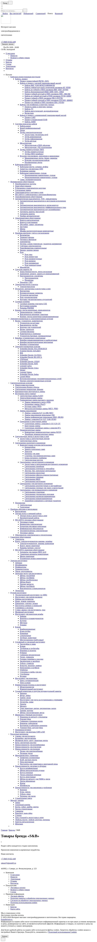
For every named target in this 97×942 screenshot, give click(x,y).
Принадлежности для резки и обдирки (30, 766)
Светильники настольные (35, 481)
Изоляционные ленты (33, 162)
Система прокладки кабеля (26, 124)
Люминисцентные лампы (30, 430)
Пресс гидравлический (29, 681)
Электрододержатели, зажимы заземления (37, 543)
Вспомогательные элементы (31, 293)
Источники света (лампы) (25, 394)
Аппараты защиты (27, 214)
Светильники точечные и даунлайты (39, 469)
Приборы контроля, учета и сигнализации (32, 233)
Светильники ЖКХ (32, 479)
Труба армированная (33, 137)
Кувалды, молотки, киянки (31, 666)
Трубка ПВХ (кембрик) (34, 154)
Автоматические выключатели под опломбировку (40, 210)
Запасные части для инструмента (28, 573)
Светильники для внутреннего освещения (37, 462)
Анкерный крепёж (22, 805)
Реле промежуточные (33, 259)
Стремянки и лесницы (24, 608)
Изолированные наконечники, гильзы (40, 175)
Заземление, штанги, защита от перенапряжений (39, 274)
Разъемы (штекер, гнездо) (30, 548)
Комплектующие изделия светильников (36, 445)
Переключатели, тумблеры (30, 312)
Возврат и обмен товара (20, 58)
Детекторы (19, 591)
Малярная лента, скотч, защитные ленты (31, 740)
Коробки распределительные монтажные (36, 342)
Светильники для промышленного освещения (38, 490)
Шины (22, 229)
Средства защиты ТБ (23, 269)
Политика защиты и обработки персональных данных (32, 898)
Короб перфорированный (30, 128)
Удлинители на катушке (29, 323)
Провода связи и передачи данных (38, 107)
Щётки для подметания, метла (32, 713)
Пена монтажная (26, 762)
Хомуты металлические (24, 822)
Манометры (24, 267)
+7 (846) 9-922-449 (8, 42)
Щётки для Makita (27, 578)
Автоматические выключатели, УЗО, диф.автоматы (36, 199)
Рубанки (23, 653)
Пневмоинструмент (23, 730)
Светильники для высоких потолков (39, 494)
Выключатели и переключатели (32, 588)
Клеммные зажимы (27, 171)
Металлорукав (25, 143)
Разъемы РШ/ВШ (27, 308)
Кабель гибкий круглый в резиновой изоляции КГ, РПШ (48, 87)
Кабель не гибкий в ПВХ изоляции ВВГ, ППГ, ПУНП (46, 90)
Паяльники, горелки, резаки (26, 603)
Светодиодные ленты (28, 441)
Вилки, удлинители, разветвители (29, 321)
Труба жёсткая (30, 141)
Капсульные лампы (32, 426)
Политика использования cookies (23, 903)
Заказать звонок (7, 44)
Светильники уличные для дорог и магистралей (44, 488)
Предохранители (31, 278)
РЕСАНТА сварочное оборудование (29, 550)
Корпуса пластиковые (28, 222)
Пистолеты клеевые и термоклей (28, 606)
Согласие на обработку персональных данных (29, 900)
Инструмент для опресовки (26, 678)
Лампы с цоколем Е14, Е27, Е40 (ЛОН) (40, 419)
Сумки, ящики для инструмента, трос (30, 610)
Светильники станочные (35, 492)
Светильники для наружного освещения (36, 484)
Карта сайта (15, 909)
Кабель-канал (25, 126)
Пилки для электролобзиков (31, 751)
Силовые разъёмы (22, 302)
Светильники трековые (34, 477)
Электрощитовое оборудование (28, 218)
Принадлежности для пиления (27, 749)
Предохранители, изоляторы (31, 276)
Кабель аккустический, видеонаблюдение (41, 111)
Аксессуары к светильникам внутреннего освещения (46, 464)
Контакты (10, 68)
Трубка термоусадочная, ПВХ (32, 150)
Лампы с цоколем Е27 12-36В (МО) (39, 413)
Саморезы (19, 811)
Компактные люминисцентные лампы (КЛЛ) (43, 432)
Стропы (18, 815)
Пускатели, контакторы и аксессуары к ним (33, 289)
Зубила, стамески (27, 663)
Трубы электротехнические (31, 132)
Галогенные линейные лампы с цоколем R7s (43, 428)
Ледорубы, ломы (26, 702)
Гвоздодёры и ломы (28, 644)
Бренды (9, 62)
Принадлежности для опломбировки (30, 745)
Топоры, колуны (26, 710)
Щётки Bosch (25, 582)
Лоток (22, 130)
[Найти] (25, 10)
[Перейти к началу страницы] (3, 939)
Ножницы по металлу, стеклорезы (33, 717)
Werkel (22, 370)
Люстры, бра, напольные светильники (40, 471)
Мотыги (23, 706)
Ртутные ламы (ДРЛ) (33, 406)
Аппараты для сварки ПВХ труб (33, 552)
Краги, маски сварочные (30, 546)
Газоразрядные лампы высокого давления (37, 400)
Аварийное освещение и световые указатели (43, 501)
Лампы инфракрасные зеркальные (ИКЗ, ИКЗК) (44, 417)
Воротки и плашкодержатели (31, 618)
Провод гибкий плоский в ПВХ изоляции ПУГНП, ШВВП (49, 100)
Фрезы (22, 783)
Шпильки (19, 824)
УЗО (22, 203)
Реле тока (28, 254)
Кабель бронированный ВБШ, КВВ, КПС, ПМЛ (44, 92)
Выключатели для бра (28, 325)
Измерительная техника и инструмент (30, 685)
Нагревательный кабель (29, 518)
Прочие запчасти (27, 584)
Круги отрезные (26, 773)
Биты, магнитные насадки (25, 743)
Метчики (23, 623)
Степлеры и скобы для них (31, 672)
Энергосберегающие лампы (31, 398)
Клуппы (23, 621)
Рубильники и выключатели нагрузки (30, 188)
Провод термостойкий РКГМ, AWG (34, 81)
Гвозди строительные (23, 809)
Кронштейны (30, 447)
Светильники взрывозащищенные (38, 499)
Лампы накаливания (28, 411)
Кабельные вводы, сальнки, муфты (34, 167)
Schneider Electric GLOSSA (31, 355)
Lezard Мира (25, 376)
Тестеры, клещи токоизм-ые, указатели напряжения (41, 244)
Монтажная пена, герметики (26, 755)
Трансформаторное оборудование (28, 197)
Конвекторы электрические (31, 524)
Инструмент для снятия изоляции (28, 597)
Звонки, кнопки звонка (29, 250)
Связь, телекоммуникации (30, 180)
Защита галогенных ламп (35, 449)
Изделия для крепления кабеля (37, 160)
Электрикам (10, 66)
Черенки (23, 693)
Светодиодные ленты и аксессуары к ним (32, 436)
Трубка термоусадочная (34, 152)
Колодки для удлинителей (30, 327)
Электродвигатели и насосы (26, 284)
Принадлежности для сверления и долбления (33, 788)
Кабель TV (29, 109)
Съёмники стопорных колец (31, 721)
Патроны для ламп (32, 454)
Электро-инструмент (18, 561)
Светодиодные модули (34, 460)
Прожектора (20, 503)
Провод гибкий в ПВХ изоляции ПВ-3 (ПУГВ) (44, 98)
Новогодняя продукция (24, 385)
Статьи (8, 64)
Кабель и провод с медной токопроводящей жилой (40, 83)
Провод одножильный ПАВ (36, 120)
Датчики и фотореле (28, 239)
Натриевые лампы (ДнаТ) (35, 404)
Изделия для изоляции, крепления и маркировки (39, 156)
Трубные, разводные (28, 638)
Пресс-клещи (25, 683)
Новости (13, 56)
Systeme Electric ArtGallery (30, 351)
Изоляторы (29, 280)
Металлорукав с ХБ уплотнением (38, 147)
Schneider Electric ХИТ (29, 364)
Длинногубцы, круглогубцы (31, 728)
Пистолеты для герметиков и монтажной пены (39, 764)
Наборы (23, 616)
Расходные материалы (19, 734)
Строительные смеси (23, 798)
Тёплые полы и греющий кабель (28, 514)
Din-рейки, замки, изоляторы (31, 224)
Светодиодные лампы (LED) (31, 396)
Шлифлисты (25, 785)
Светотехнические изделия (21, 383)
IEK (21, 353)
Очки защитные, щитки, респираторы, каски (38, 708)
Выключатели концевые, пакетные (34, 314)
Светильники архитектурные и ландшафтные (43, 486)
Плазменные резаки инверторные (33, 558)
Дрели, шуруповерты (23, 571)
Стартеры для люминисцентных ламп (40, 456)
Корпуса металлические (29, 220)
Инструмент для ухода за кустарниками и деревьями (41, 700)
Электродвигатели (27, 287)
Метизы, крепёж (17, 800)
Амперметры (25, 242)
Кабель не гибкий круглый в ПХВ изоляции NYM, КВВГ (48, 96)
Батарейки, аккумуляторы (25, 738)
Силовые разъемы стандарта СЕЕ (33, 304)
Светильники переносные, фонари (29, 389)
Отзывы (9, 60)
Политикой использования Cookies (62, 932)
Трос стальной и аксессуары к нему (29, 818)
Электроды (19, 539)
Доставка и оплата (17, 888)
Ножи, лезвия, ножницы (25, 601)
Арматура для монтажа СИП (31, 169)
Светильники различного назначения (30, 443)
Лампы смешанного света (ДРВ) (38, 402)
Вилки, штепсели (27, 329)
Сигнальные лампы (23, 190)
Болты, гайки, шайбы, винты (27, 807)
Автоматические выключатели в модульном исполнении (43, 201)
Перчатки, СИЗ (26, 282)
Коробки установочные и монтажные (30, 338)
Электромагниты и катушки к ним (29, 192)
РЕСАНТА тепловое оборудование (29, 520)
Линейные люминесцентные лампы (39, 434)
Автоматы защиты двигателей (32, 212)
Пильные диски (26, 753)
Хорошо (4, 936)
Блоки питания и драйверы (36, 458)
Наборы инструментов (24, 599)
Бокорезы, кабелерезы (28, 723)
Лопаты (23, 704)
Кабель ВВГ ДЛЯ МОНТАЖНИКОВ (40, 85)
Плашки (23, 625)
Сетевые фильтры (27, 332)
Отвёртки (24, 670)
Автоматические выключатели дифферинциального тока (43, 207)
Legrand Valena (26, 372)
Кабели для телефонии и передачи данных (37, 105)
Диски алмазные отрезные (30, 775)
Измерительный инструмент (31, 689)
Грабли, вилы (25, 698)
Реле (22, 252)
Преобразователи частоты (25, 184)
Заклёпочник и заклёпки (30, 661)
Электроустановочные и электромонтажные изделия (31, 319)
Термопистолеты (22, 569)
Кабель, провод (21, 79)
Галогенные (25, 507)
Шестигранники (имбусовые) (32, 640)
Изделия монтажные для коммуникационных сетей (40, 379)
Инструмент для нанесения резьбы (29, 614)
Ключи (18, 627)
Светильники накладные (35, 473)
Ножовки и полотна (28, 651)
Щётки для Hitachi (27, 586)
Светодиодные (26, 505)
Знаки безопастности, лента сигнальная (36, 272)
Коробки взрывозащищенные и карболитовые (38, 340)
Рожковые (24, 633)
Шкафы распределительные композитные (37, 231)
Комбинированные (27, 629)
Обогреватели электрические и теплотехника (33, 535)
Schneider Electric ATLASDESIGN (33, 349)
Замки (17, 803)
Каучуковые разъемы (28, 306)
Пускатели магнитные (29, 295)
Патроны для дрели (28, 796)
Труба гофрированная (33, 139)
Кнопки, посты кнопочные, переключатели (32, 310)
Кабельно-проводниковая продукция (25, 77)
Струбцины (24, 674)
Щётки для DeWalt (27, 576)
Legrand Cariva (26, 366)
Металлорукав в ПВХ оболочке (37, 145)
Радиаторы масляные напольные (33, 526)
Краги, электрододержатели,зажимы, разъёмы (33, 541)
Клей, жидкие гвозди (28, 760)
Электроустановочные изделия (27, 347)
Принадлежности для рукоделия (28, 747)
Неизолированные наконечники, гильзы (41, 177)
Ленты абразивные (27, 781)
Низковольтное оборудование (22, 182)
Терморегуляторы (27, 237)
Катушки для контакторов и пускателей (36, 299)
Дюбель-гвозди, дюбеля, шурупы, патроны (32, 820)
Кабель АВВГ (30, 122)
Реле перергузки (31, 257)
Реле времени (30, 261)
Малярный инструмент (24, 612)
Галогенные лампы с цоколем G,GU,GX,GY (42, 424)
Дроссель (28, 451)
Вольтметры (25, 235)
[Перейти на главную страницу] (6, 23)
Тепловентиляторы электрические (34, 531)
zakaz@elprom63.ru (8, 863)
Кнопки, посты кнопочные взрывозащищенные (39, 317)
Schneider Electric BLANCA (31, 357)
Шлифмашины (21, 565)
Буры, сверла (25, 792)
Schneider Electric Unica (29, 368)
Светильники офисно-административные (41, 475)
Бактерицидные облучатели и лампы (30, 391)
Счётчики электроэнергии (30, 246)
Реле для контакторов (28, 297)
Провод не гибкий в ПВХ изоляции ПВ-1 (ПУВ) (44, 102)
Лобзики (18, 563)
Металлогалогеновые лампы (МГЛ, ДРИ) (41, 409)
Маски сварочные (27, 556)
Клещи (22, 646)
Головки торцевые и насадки (31, 659)
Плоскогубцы (25, 719)
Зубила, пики (25, 794)
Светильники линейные (34, 466)
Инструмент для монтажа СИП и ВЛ (30, 732)
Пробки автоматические (30, 216)
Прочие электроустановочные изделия (35, 381)
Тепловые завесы (27, 533)
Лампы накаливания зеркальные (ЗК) (40, 415)
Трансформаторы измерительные (33, 248)
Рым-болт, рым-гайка (23, 813)
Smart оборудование (23, 186)
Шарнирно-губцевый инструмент (28, 715)
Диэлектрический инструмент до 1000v (31, 595)
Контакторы (25, 291)
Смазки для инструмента (25, 736)
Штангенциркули (27, 687)
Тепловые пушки (27, 522)
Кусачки (23, 676)
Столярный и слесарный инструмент (30, 642)
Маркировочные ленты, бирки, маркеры (41, 158)
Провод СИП (30, 117)
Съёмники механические (30, 655)
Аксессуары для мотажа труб (36, 135)
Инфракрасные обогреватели (31, 528)
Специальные (25, 636)
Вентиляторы (20, 511)
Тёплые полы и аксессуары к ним (33, 516)
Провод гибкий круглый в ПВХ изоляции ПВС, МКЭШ (47, 94)
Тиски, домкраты (27, 657)
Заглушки (24, 227)
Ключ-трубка (25, 631)
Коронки (23, 790)
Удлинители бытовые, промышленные (35, 336)
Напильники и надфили (29, 668)
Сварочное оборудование (20, 537)
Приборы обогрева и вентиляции (23, 509)
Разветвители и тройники (30, 334)
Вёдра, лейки (25, 695)
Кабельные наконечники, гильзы (33, 173)
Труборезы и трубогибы (29, 648)
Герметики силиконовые (30, 758)
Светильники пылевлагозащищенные (40, 496)
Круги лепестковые (28, 777)
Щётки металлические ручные (32, 770)
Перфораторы (20, 567)
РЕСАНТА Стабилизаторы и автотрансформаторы (35, 195)
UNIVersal (24, 359)
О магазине (10, 53)
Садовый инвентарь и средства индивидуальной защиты (38, 691)
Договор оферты (17, 896)
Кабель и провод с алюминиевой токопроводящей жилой (43, 115)
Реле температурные (33, 265)
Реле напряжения (32, 263)
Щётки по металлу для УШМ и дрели (35, 779)
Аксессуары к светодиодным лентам (34, 439)
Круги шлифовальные (29, 768)
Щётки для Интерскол (29, 580)
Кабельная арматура (23, 165)
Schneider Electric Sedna (29, 374)
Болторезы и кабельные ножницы (33, 725)
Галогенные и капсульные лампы (33, 421)
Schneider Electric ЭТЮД (30, 362)
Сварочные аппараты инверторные (34, 554)
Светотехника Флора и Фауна (27, 387)
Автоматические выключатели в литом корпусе (39, 205)
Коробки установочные (29, 344)
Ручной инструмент (18, 593)
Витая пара (29, 113)
